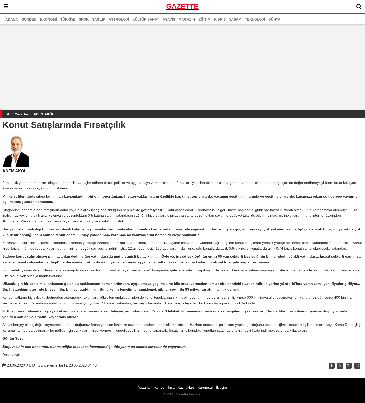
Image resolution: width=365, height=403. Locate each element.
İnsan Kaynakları (181, 387)
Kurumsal (205, 387)
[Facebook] (332, 366)
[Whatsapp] (357, 366)
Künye (159, 387)
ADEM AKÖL (44, 114)
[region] (182, 66)
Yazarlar (21, 114)
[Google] (349, 366)
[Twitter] (340, 366)
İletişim (221, 387)
